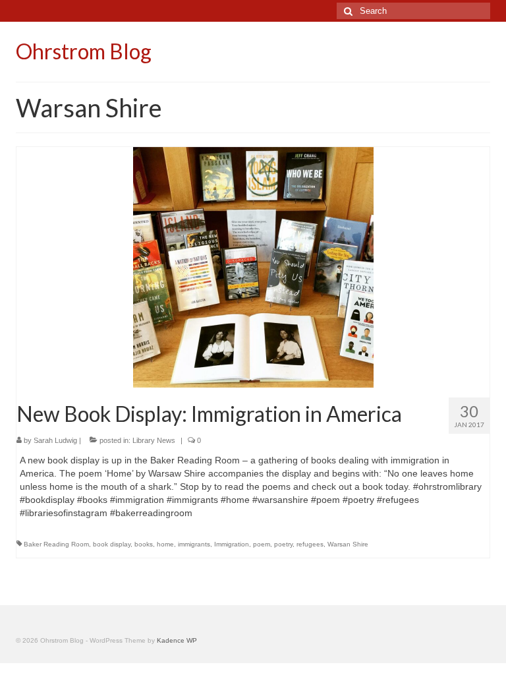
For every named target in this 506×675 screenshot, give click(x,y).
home (165, 544)
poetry (283, 544)
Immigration (231, 544)
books (143, 544)
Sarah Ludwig (55, 440)
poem (261, 544)
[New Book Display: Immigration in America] (253, 266)
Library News (153, 440)
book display (111, 544)
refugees (309, 544)
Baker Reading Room (56, 544)
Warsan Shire (347, 544)
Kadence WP (177, 640)
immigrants (194, 544)
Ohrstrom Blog (84, 51)
